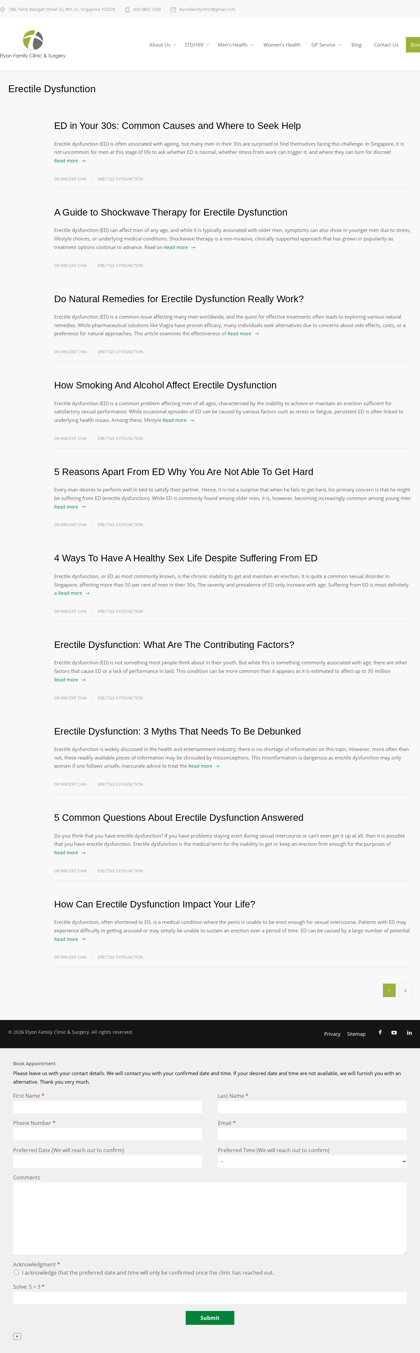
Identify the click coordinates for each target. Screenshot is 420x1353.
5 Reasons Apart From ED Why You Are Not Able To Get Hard (183, 472)
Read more (66, 160)
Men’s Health (232, 44)
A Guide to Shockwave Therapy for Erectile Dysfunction (170, 212)
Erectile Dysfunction (120, 179)
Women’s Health (282, 44)
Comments (26, 1177)
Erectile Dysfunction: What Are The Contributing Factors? (174, 644)
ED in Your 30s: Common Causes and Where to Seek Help (177, 125)
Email (227, 1123)
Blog (356, 44)
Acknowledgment (36, 1264)
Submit (210, 1318)
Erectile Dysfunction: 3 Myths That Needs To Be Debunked (177, 731)
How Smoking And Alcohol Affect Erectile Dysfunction (165, 385)
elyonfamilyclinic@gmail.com (207, 9)
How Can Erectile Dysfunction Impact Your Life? (154, 904)
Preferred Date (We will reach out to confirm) (68, 1150)
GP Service (323, 44)
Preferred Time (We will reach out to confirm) (273, 1150)
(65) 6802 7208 (147, 9)
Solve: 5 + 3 (29, 1286)
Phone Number (34, 1123)
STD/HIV (194, 44)
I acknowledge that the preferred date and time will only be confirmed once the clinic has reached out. (148, 1272)
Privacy (332, 1033)
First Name (28, 1096)
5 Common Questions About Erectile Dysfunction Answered (179, 817)
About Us (159, 44)
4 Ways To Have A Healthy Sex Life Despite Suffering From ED (186, 558)
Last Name (233, 1096)
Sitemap (356, 1033)
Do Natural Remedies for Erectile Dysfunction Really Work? (179, 299)
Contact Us (386, 44)
